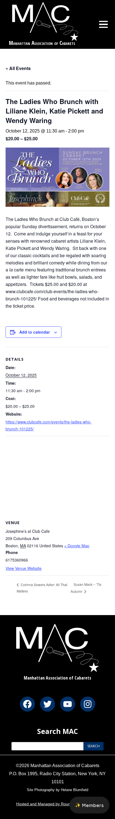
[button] (89, 805)
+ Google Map (76, 545)
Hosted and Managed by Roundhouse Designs (57, 804)
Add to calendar (34, 332)
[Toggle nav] (104, 24)
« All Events (18, 68)
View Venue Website (24, 568)
